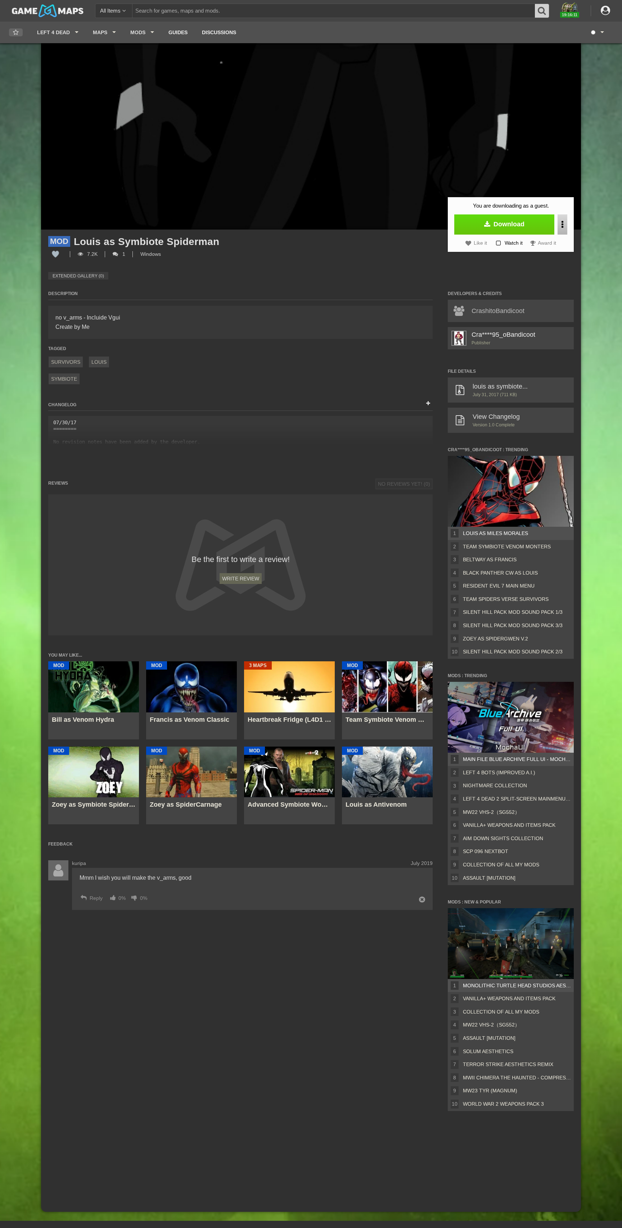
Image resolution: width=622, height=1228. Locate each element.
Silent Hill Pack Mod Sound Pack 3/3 (513, 625)
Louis (99, 362)
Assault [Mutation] (489, 878)
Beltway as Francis (490, 559)
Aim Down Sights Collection (503, 838)
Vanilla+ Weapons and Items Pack (509, 825)
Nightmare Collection (495, 785)
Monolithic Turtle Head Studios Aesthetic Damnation (517, 985)
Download (508, 224)
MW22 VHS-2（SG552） (491, 812)
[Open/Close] (428, 404)
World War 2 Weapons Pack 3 (503, 1104)
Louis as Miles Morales (495, 533)
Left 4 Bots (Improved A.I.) (499, 772)
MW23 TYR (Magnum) (490, 1090)
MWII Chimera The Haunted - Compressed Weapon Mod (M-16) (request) (517, 1077)
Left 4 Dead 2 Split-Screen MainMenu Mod (517, 799)
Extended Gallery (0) (78, 275)
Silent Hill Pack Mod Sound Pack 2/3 (513, 651)
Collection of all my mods (501, 864)
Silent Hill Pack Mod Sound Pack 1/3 (513, 612)
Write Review (240, 578)
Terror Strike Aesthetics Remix (508, 1064)
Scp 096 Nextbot (485, 851)
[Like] (55, 254)
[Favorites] (16, 32)
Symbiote (64, 379)
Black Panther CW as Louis (500, 573)
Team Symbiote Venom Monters (507, 546)
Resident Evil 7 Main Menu (499, 586)
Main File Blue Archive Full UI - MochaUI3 (517, 759)
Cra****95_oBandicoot (503, 334)
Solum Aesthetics (488, 1051)
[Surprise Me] (597, 32)
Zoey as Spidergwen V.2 (495, 639)
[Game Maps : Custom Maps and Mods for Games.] (47, 10)
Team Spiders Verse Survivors (506, 599)
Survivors (65, 362)
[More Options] (562, 224)
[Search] (542, 11)
